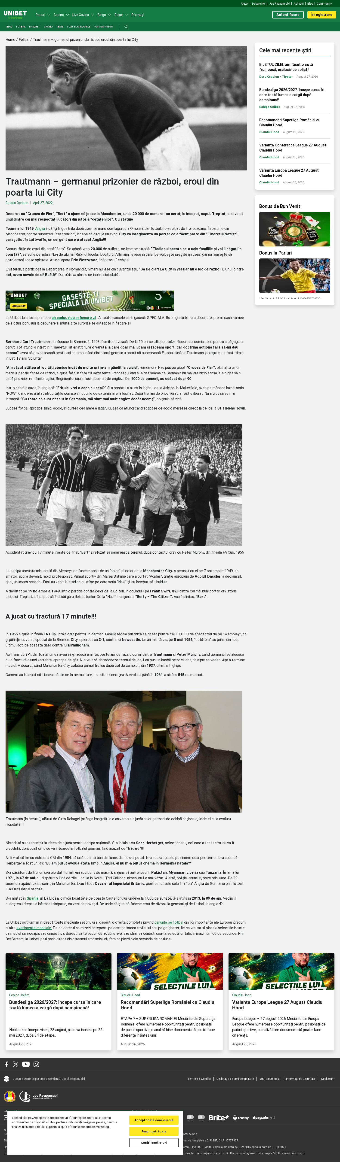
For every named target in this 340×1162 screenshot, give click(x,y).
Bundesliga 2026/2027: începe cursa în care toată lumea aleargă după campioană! (291, 95)
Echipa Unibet (269, 107)
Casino (48, 26)
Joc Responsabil (279, 3)
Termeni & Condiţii (199, 1078)
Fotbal (20, 26)
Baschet (34, 26)
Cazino (59, 15)
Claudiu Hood (269, 132)
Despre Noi (259, 3)
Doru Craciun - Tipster (276, 76)
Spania (32, 898)
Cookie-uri (327, 1078)
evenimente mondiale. (34, 928)
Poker (118, 15)
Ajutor (244, 3)
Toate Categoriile (78, 26)
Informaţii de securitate (300, 1078)
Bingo (102, 15)
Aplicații (299, 3)
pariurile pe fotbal (169, 922)
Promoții (138, 15)
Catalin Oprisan (17, 203)
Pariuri (40, 15)
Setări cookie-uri (154, 1142)
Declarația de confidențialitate (235, 1078)
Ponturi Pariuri (103, 26)
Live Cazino (80, 15)
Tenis (59, 26)
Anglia (40, 228)
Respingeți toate (154, 1131)
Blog (310, 3)
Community (324, 3)
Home (10, 39)
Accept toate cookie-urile (154, 1120)
